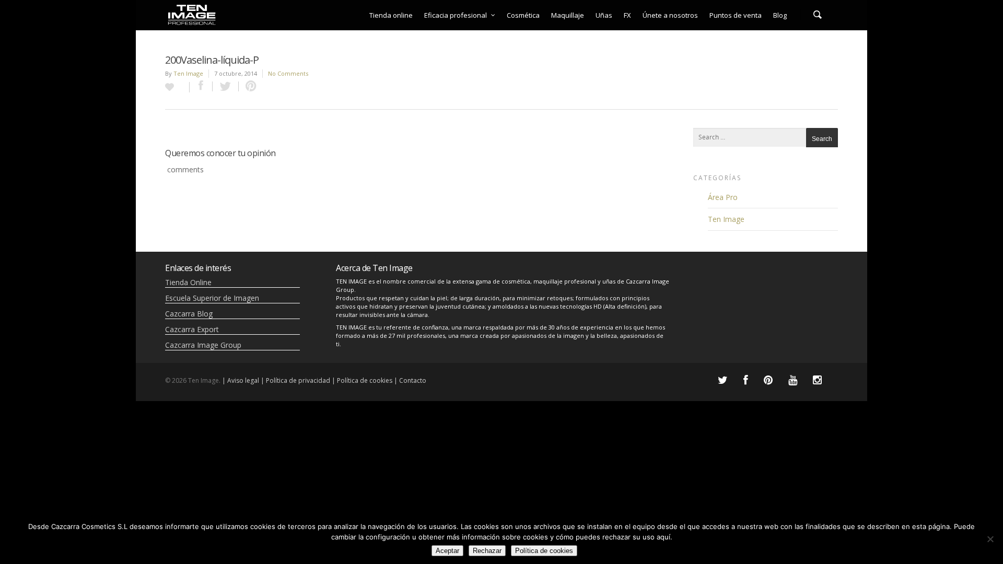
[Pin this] (249, 86)
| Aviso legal (240, 380)
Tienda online (391, 15)
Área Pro (723, 197)
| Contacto (410, 380)
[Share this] (201, 86)
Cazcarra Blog (189, 314)
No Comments (288, 73)
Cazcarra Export (192, 329)
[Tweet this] (226, 86)
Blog (780, 15)
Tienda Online (188, 282)
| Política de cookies (362, 380)
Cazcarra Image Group (203, 345)
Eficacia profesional (455, 15)
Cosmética (523, 15)
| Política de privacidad (295, 380)
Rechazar (487, 551)
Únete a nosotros (670, 15)
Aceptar (447, 551)
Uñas (604, 15)
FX (627, 15)
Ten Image (188, 73)
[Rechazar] (990, 539)
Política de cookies (544, 551)
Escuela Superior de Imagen (212, 298)
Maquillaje (567, 15)
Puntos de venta (735, 15)
